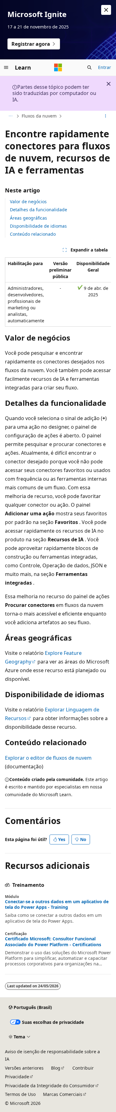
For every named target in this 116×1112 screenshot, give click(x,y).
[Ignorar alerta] (106, 10)
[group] (58, 292)
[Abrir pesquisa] (89, 67)
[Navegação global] (6, 67)
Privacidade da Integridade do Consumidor (50, 1085)
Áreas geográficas (28, 218)
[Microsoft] (58, 67)
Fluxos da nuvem (39, 116)
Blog (55, 1068)
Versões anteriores (24, 1068)
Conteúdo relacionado (33, 234)
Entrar (104, 67)
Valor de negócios (28, 201)
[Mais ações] (105, 116)
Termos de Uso (20, 1094)
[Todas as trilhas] (10, 116)
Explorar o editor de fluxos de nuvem (48, 757)
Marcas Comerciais (62, 1094)
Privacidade (17, 1077)
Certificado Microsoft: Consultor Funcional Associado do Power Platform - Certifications (53, 941)
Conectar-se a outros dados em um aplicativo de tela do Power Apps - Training (57, 904)
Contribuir (83, 1068)
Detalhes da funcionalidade (38, 210)
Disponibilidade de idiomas (38, 226)
